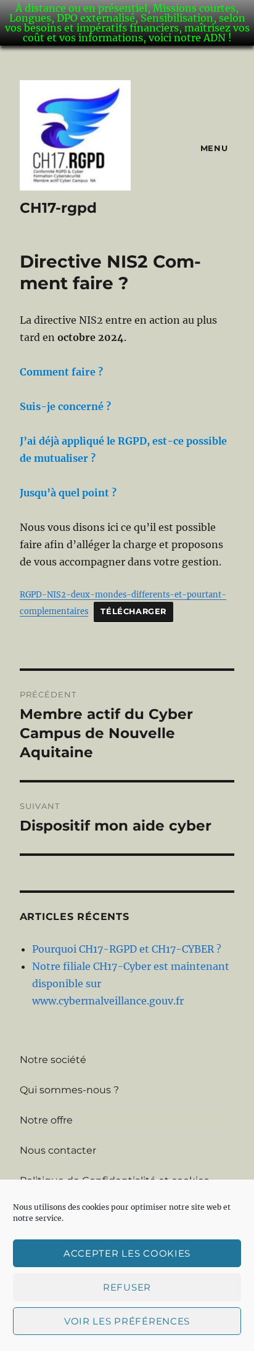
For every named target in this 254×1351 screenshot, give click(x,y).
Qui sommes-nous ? (69, 1090)
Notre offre (46, 1120)
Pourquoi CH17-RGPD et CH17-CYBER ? (126, 949)
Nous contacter (58, 1150)
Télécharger (133, 611)
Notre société (53, 1060)
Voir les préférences (127, 1321)
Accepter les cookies (126, 1253)
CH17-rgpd (58, 207)
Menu (213, 148)
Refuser (127, 1287)
